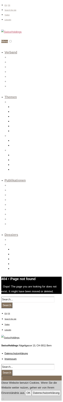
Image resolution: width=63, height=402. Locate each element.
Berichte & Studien (16, 214)
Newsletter (13, 224)
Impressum (11, 358)
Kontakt (11, 86)
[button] (10, 41)
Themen (11, 97)
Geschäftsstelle (15, 77)
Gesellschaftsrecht (20, 107)
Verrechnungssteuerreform (23, 269)
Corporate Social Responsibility (25, 160)
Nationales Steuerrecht (21, 141)
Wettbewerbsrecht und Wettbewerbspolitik (30, 117)
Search (7, 305)
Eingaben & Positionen (18, 209)
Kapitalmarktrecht (19, 112)
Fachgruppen (14, 62)
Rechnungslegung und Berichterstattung (29, 170)
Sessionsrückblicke (17, 205)
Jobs (10, 81)
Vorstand (12, 67)
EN (6, 5)
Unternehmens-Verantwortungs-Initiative (29, 264)
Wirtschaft (12, 150)
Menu (4, 41)
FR (9, 5)
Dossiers (11, 234)
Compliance (16, 126)
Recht (10, 102)
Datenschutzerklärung (16, 353)
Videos (11, 219)
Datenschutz (17, 121)
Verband (11, 52)
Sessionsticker (15, 200)
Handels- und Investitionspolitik (25, 155)
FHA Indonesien (18, 259)
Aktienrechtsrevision (20, 249)
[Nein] (2, 399)
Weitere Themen (18, 131)
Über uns (12, 57)
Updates (12, 195)
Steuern (11, 136)
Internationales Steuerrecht (23, 145)
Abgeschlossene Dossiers (20, 245)
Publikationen (15, 180)
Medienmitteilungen (17, 185)
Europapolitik (14, 240)
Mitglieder (12, 72)
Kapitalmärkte (17, 165)
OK (28, 392)
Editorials (12, 190)
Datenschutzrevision (20, 254)
